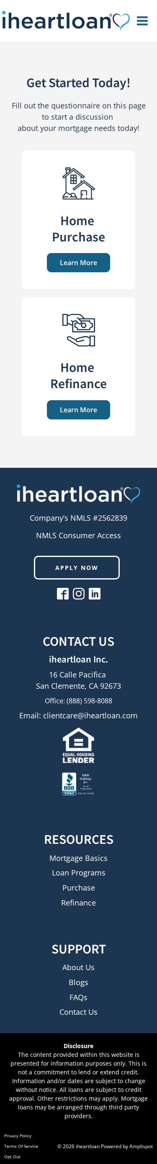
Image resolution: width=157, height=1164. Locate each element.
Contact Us (78, 1012)
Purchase (78, 888)
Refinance (78, 903)
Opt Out (12, 1156)
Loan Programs (79, 873)
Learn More (78, 262)
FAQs (78, 997)
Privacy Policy (17, 1136)
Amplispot (141, 1146)
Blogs (78, 982)
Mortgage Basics (78, 858)
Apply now (76, 568)
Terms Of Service (21, 1146)
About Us (78, 967)
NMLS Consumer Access (78, 535)
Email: (78, 715)
